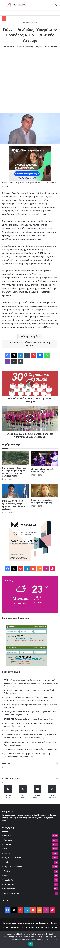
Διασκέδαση (9, 884)
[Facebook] (7, 355)
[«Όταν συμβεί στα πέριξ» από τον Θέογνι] (44, 458)
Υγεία (6, 875)
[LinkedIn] (20, 355)
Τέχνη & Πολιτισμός (12, 858)
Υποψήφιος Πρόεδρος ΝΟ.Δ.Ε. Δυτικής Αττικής (30, 344)
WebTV (34, 23)
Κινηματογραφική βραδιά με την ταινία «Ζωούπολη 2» (27, 730)
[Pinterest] (33, 355)
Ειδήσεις (7, 835)
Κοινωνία (8, 840)
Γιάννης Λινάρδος (30, 336)
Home (27, 23)
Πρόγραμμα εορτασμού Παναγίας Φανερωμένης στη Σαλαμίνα (30, 749)
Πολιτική (7, 844)
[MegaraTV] (18, 5)
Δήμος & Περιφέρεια (13, 866)
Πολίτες (7, 862)
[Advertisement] (30, 82)
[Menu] (3, 6)
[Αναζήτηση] (56, 6)
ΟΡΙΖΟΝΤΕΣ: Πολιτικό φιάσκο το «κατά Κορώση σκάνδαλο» (29, 719)
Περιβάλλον (9, 880)
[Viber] (7, 361)
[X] (14, 355)
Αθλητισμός (9, 849)
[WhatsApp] (47, 355)
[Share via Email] (14, 361)
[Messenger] (40, 355)
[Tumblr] (27, 355)
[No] (56, 939)
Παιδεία (7, 871)
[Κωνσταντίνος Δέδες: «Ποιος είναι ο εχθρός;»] (44, 490)
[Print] (20, 361)
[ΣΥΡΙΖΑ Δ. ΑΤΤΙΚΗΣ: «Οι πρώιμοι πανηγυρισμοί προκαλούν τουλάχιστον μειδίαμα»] (15, 491)
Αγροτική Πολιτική (12, 893)
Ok (30, 944)
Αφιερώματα (9, 889)
